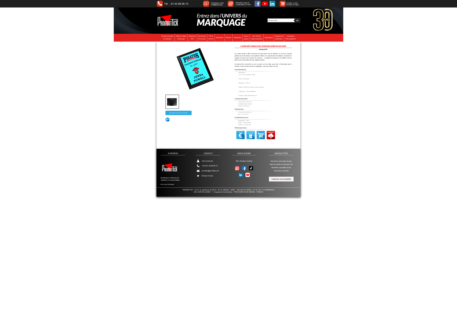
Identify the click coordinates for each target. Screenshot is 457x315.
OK (297, 20)
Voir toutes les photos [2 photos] (178, 113)
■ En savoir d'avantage (167, 184)
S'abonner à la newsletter (281, 179)
